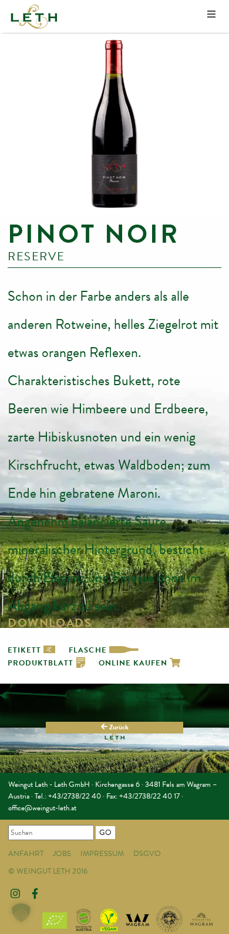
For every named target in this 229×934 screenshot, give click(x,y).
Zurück (118, 727)
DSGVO (147, 854)
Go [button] (105, 832)
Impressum (102, 854)
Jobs (62, 854)
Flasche (89, 650)
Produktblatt (42, 663)
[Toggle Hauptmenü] (211, 15)
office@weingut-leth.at (42, 808)
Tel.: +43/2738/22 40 (68, 796)
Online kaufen (134, 663)
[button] (21, 913)
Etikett (25, 650)
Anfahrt (25, 854)
